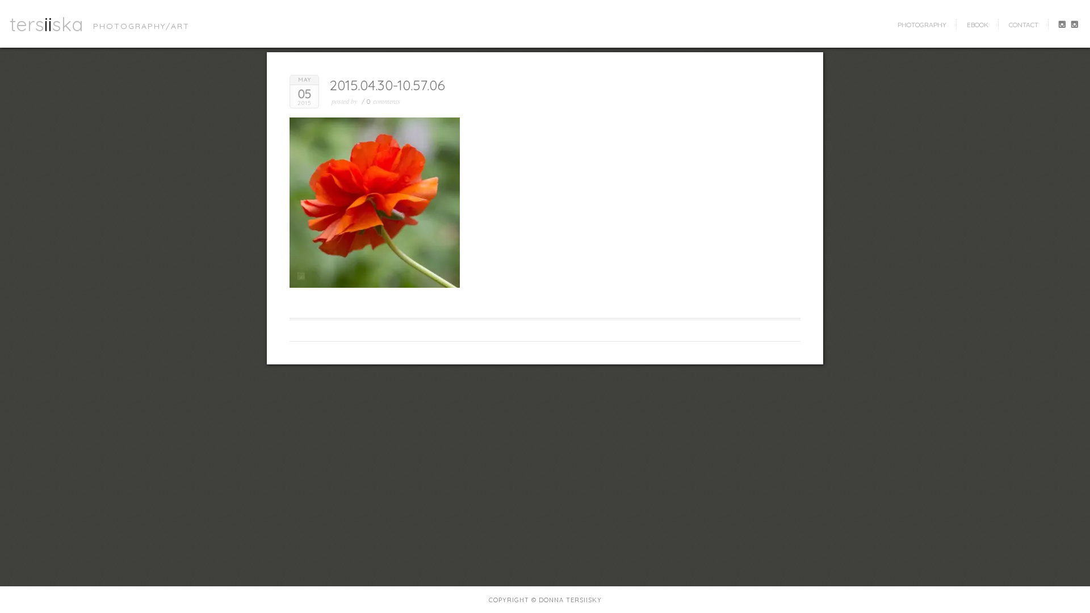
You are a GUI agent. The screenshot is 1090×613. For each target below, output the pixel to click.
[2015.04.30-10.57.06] (375, 285)
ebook (977, 24)
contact (1023, 24)
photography (922, 24)
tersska (46, 24)
